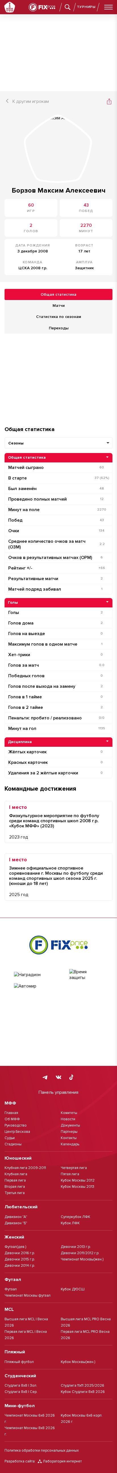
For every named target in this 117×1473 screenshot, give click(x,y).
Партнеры (69, 1131)
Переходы (58, 328)
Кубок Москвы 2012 (78, 1180)
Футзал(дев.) (15, 1246)
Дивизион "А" (16, 1217)
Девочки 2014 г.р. (20, 1265)
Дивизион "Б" (16, 1223)
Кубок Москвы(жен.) (78, 1362)
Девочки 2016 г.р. (20, 1253)
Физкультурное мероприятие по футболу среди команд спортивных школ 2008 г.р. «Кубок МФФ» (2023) (54, 821)
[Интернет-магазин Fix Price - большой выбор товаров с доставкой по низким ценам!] (58, 945)
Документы (70, 1125)
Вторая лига (15, 1186)
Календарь (70, 1144)
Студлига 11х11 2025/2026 (82, 1385)
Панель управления (58, 1092)
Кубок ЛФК (70, 1223)
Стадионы (13, 1144)
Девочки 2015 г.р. (20, 1259)
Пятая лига (70, 1174)
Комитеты (69, 1113)
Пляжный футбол (19, 1362)
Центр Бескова (17, 1131)
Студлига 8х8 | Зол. (21, 1385)
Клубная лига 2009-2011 (25, 1168)
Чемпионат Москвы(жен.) (82, 1259)
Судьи (10, 1138)
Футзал (11, 1289)
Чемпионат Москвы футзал (28, 1295)
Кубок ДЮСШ (73, 1289)
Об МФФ (12, 1119)
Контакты (69, 1138)
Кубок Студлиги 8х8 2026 (83, 1392)
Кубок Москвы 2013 (77, 1186)
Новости (68, 1119)
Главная (11, 1113)
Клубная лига (16, 1174)
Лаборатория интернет (62, 1461)
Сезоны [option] (16, 443)
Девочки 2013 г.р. (76, 1246)
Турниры (86, 7)
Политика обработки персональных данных (42, 1450)
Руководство (16, 1125)
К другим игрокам (30, 101)
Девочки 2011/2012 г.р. (80, 1253)
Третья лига (15, 1193)
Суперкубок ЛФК (75, 1217)
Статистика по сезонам (58, 316)
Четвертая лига (74, 1168)
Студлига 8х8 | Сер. (21, 1392)
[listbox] (58, 442)
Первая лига (15, 1180)
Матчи (59, 305)
